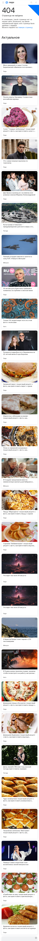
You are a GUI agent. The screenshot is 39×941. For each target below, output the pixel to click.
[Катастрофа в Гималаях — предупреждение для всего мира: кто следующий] (19, 218)
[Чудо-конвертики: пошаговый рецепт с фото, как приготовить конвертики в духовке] (19, 792)
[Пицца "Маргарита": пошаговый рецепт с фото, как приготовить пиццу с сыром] (19, 505)
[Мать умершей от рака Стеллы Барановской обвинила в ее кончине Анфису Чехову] (19, 58)
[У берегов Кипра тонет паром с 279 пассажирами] (19, 632)
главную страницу (25, 27)
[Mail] (7, 2)
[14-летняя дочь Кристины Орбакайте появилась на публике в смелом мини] (19, 282)
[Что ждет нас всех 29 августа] (19, 601)
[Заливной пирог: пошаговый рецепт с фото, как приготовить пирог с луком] (19, 377)
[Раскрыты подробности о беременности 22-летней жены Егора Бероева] (19, 345)
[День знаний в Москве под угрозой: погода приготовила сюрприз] (19, 760)
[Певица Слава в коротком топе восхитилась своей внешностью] (19, 856)
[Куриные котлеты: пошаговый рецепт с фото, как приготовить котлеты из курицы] (19, 920)
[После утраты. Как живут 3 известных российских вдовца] (19, 90)
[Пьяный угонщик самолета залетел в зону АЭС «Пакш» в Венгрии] (19, 250)
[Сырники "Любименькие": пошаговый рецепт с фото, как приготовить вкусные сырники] (19, 537)
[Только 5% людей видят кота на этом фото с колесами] (19, 314)
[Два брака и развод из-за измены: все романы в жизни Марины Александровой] (19, 186)
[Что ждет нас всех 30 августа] (19, 569)
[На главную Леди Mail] (11, 2)
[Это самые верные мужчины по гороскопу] (19, 154)
